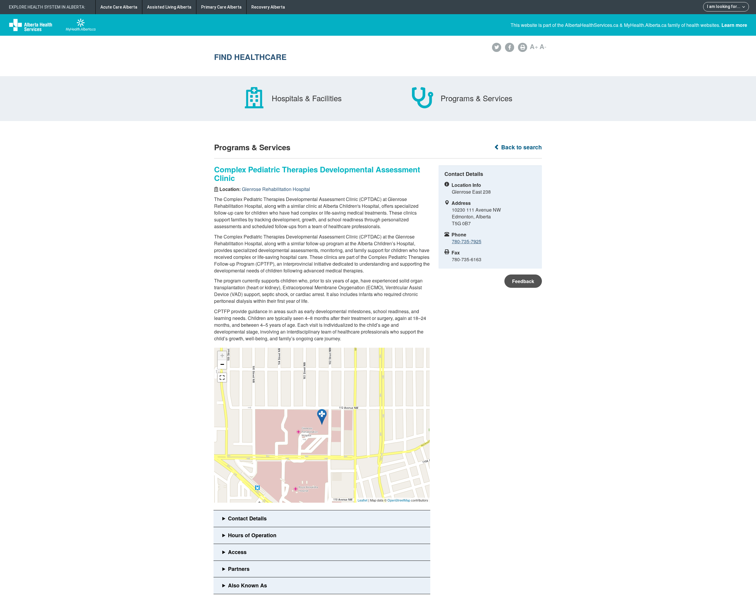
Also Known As (247, 585)
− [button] (222, 364)
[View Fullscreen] (222, 377)
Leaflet (362, 500)
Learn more (734, 25)
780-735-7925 (466, 241)
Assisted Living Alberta (169, 7)
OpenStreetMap (398, 500)
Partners (239, 569)
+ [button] (222, 355)
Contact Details (247, 518)
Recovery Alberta (268, 7)
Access (237, 552)
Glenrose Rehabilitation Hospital (276, 189)
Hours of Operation (252, 535)
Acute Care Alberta (118, 7)
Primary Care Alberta (221, 7)
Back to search (521, 147)
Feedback (523, 281)
